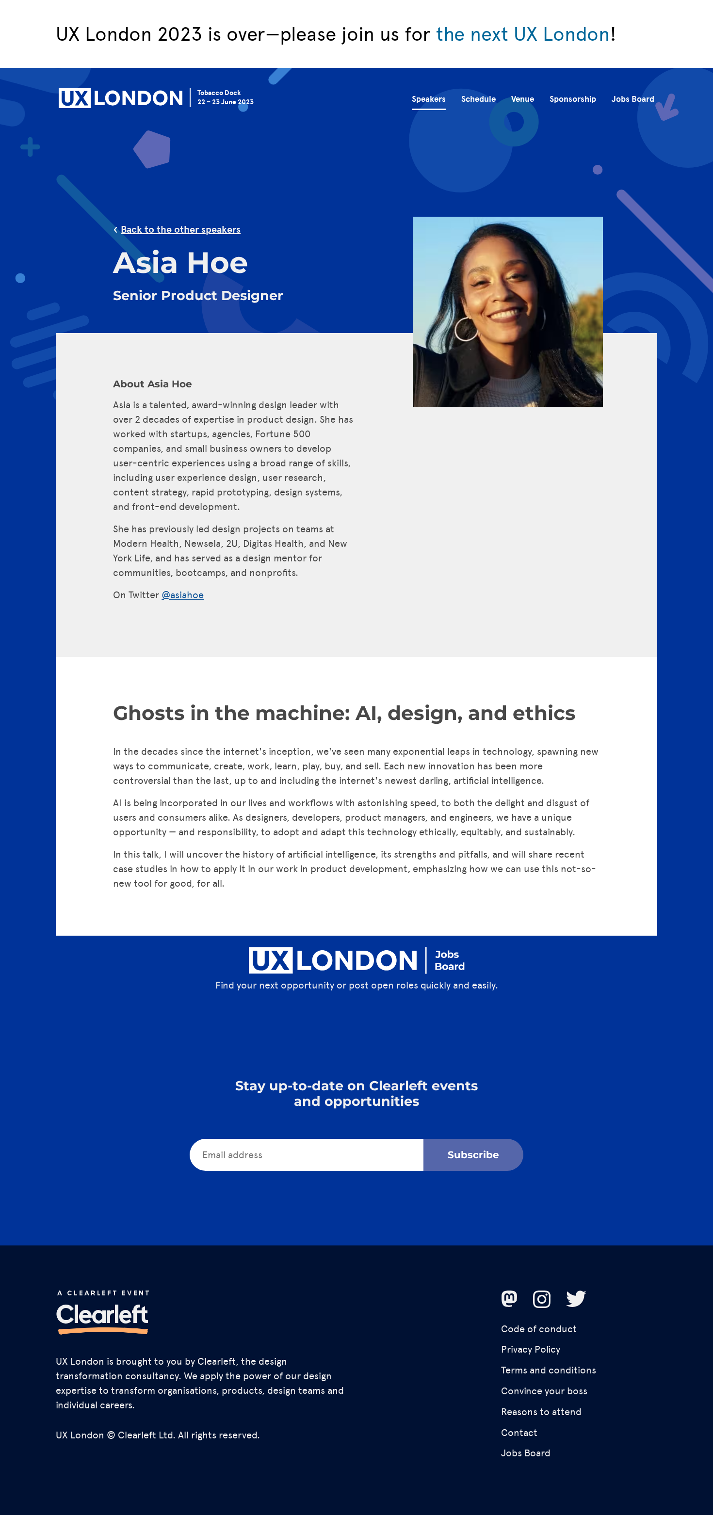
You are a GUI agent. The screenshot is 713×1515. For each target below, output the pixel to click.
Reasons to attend (541, 1412)
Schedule (478, 99)
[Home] (120, 100)
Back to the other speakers (181, 229)
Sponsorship (573, 99)
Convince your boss (544, 1391)
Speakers (429, 99)
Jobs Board (633, 99)
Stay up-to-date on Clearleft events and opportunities (356, 1093)
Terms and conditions (548, 1370)
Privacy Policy (530, 1349)
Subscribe (473, 1155)
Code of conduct (539, 1329)
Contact (519, 1432)
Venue (522, 99)
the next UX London (523, 34)
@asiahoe (183, 595)
